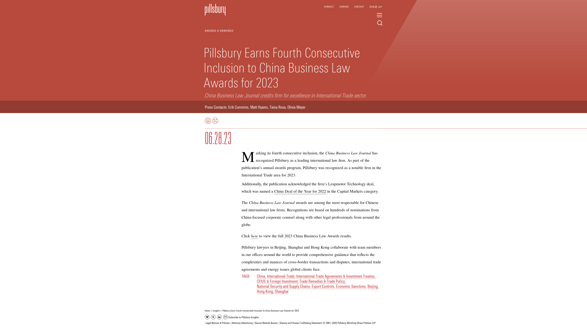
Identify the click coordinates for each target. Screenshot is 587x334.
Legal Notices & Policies (218, 323)
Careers (344, 7)
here (254, 235)
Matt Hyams (259, 108)
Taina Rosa (278, 108)
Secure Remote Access (266, 323)
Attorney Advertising (242, 323)
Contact (359, 7)
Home (207, 311)
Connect (329, 7)
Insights (216, 311)
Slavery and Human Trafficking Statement (301, 323)
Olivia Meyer (296, 108)
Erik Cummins (238, 108)
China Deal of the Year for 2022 (300, 191)
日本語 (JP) (375, 7)
